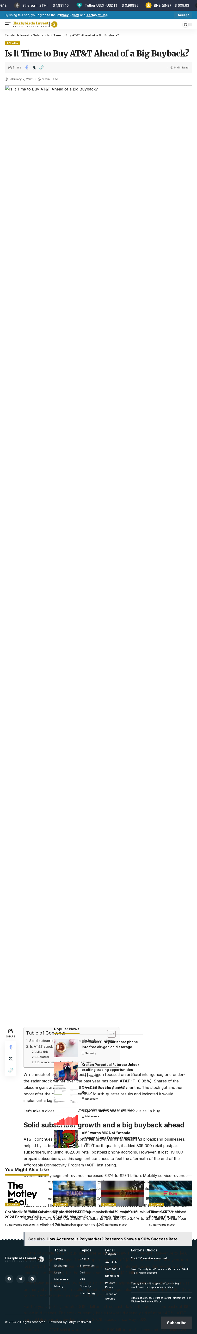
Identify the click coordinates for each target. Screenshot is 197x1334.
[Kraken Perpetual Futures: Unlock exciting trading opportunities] (66, 1071)
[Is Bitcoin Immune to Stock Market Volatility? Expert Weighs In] (122, 1193)
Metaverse (92, 1116)
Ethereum (91, 1098)
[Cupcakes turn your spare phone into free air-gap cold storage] (66, 1048)
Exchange (92, 1076)
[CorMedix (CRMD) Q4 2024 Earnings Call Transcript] (26, 1193)
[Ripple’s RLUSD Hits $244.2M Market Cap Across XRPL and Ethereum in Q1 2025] (74, 1193)
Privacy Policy (68, 15)
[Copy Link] (41, 67)
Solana (12, 43)
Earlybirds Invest (20, 1224)
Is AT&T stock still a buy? (51, 1046)
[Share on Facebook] (26, 67)
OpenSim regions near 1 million (108, 1110)
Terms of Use (97, 15)
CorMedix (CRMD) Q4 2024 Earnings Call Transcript (24, 1217)
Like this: (43, 1051)
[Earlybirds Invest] (35, 24)
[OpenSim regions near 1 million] (66, 1117)
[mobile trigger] (9, 24)
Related (43, 1057)
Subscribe (176, 1322)
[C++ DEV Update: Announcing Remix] (66, 1094)
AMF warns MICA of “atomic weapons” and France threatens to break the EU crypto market (112, 1138)
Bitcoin (90, 1144)
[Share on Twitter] (34, 67)
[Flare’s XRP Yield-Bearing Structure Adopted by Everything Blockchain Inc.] (170, 1193)
